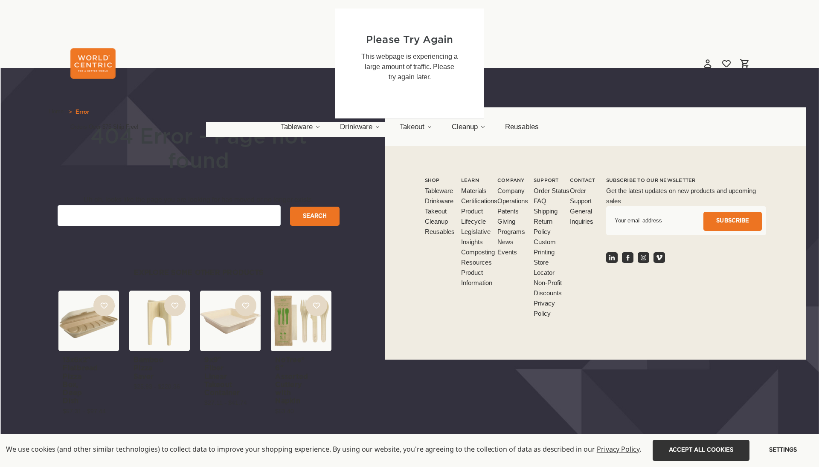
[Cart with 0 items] (744, 63)
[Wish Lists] (726, 63)
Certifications (479, 201)
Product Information (476, 277)
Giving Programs (511, 226)
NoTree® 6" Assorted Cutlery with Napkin (291, 380)
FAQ (540, 201)
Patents (508, 211)
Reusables (522, 127)
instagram (643, 257)
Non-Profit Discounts (548, 288)
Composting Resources (478, 257)
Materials (474, 190)
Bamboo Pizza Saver (149, 368)
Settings (783, 450)
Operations (512, 201)
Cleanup (465, 127)
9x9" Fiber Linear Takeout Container (222, 376)
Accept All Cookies (701, 450)
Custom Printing (545, 247)
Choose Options (89, 334)
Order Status (551, 190)
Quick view (88, 306)
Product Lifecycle (473, 216)
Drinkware (356, 127)
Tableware (297, 127)
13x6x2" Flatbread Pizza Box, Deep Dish (80, 380)
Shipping (546, 211)
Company (511, 190)
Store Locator (544, 267)
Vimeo (659, 257)
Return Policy (543, 226)
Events (507, 252)
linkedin (612, 257)
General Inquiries (581, 216)
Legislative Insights (476, 236)
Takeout (412, 127)
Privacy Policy (544, 308)
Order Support (581, 196)
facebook (627, 257)
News (505, 241)
